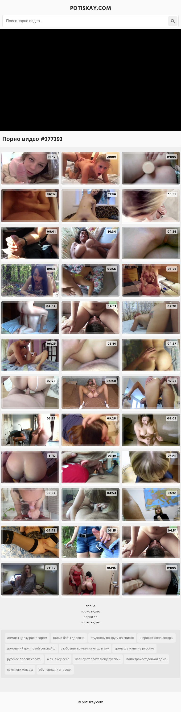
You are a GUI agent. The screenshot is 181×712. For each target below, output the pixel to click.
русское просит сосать (24, 659)
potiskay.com (90, 8)
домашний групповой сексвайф (31, 648)
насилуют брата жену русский (97, 659)
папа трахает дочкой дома (146, 659)
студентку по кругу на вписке (112, 638)
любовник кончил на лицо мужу (85, 648)
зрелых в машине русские (134, 648)
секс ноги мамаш (20, 669)
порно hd (90, 617)
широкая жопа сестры (156, 638)
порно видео (90, 611)
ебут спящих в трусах (55, 669)
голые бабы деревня (69, 638)
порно (90, 606)
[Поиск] (172, 21)
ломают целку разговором (27, 638)
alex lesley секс (58, 659)
